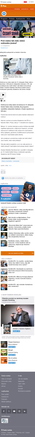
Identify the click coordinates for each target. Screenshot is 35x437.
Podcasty (4, 399)
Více (29, 19)
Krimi (15, 188)
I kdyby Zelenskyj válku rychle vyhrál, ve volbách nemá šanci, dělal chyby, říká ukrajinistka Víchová (21, 234)
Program (17, 9)
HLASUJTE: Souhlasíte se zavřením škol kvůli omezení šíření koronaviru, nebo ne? (20, 270)
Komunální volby (6, 381)
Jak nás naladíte (23, 379)
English (28, 432)
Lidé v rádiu (21, 384)
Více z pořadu (6, 259)
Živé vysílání (5, 195)
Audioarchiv (24, 9)
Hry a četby (5, 188)
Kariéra (20, 386)
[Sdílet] (4, 101)
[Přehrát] (3, 95)
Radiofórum (4, 48)
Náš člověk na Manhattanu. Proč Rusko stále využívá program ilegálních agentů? (19, 219)
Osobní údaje (11, 432)
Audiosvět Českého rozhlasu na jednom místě (13, 203)
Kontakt (20, 388)
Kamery (32, 9)
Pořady (11, 19)
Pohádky (4, 192)
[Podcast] (1, 101)
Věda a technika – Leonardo (10, 161)
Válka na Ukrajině (6, 379)
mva (10, 165)
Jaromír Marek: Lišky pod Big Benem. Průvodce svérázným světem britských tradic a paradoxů (21, 211)
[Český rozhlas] (6, 2)
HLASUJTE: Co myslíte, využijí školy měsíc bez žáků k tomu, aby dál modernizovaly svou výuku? (20, 262)
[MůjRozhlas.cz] (3, 56)
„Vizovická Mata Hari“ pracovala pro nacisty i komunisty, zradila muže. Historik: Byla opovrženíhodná (20, 227)
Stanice (3, 384)
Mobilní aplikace (6, 401)
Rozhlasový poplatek (24, 391)
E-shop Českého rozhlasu (11, 295)
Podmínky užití (20, 432)
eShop (3, 386)
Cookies (3, 432)
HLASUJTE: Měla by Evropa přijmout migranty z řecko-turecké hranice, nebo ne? (20, 278)
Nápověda (21, 381)
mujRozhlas (4, 183)
